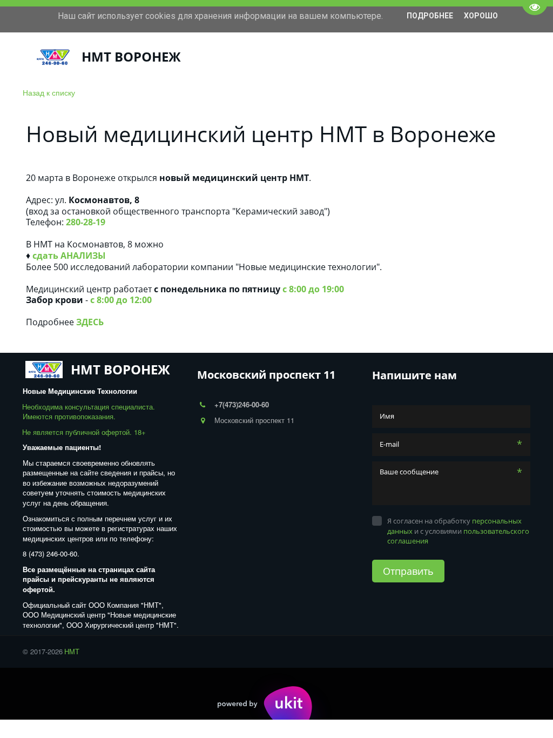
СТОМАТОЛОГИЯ (126, 56)
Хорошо (481, 15)
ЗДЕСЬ (90, 322)
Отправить (408, 571)
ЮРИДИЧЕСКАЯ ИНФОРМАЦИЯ (306, 56)
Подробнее (430, 15)
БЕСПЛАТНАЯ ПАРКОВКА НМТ (441, 56)
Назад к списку (49, 92)
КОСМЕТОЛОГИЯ (202, 56)
